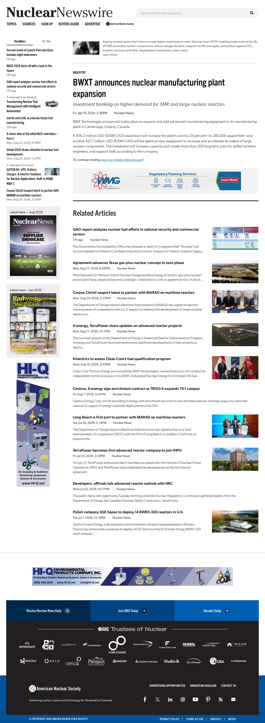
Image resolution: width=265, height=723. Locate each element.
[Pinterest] (208, 699)
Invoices (216, 719)
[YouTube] (195, 699)
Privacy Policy (169, 719)
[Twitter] (157, 699)
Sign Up (47, 23)
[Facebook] (145, 699)
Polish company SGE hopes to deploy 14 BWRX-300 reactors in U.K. (128, 511)
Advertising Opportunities (167, 685)
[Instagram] (183, 699)
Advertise (92, 23)
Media (232, 719)
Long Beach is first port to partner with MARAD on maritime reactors (129, 417)
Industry (79, 72)
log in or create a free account (121, 159)
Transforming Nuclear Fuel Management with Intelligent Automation (24, 106)
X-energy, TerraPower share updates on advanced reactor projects (127, 325)
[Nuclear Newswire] (220, 699)
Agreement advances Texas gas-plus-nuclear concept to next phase (128, 262)
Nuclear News (124, 113)
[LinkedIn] (170, 699)
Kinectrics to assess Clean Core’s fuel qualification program (122, 358)
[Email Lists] (233, 699)
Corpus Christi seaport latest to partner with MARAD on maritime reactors (134, 292)
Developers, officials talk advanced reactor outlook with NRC (123, 483)
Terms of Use (195, 719)
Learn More (110, 54)
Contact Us (228, 685)
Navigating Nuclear (203, 685)
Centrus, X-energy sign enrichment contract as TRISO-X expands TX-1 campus (136, 388)
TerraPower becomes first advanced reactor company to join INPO (127, 450)
